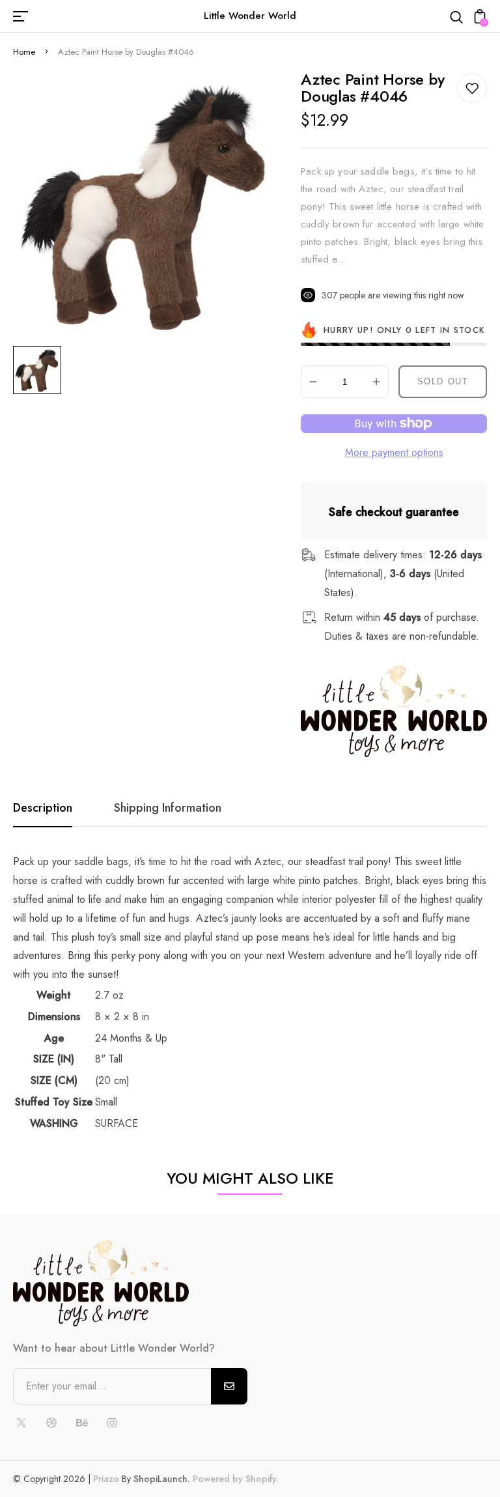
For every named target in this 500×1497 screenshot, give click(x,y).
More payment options (394, 452)
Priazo (106, 1478)
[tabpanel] (40, 370)
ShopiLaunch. (161, 1478)
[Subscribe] (229, 1386)
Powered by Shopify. (234, 1478)
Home (24, 52)
